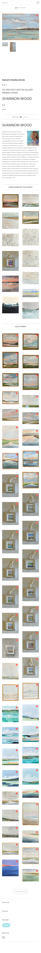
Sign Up (6, 925)
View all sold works (20, 891)
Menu (6, 3)
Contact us (26, 117)
